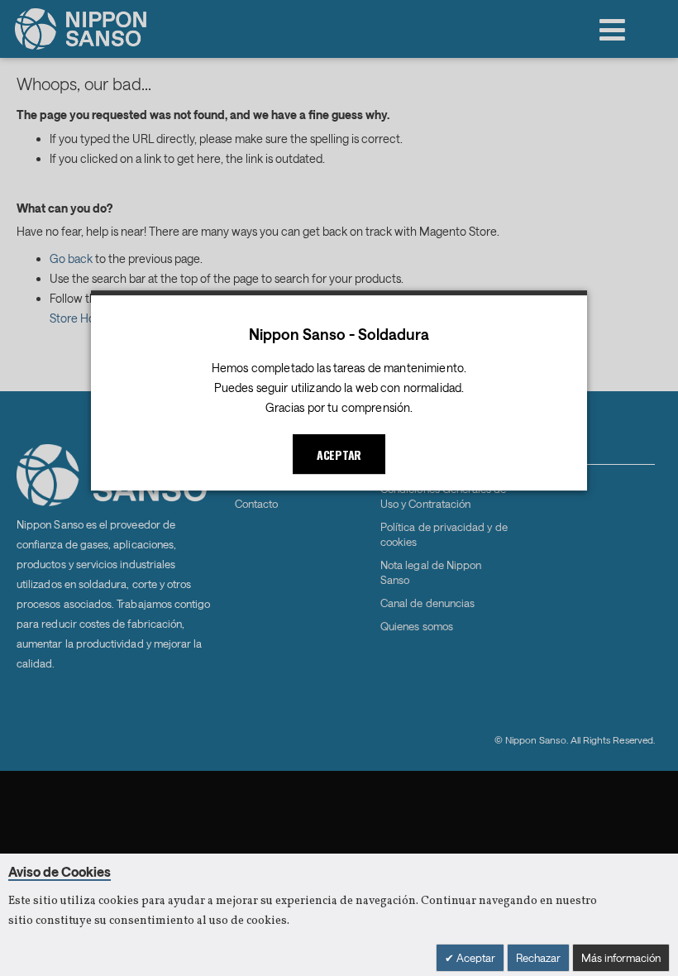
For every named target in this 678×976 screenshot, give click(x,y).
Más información (621, 957)
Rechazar (538, 957)
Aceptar (474, 957)
